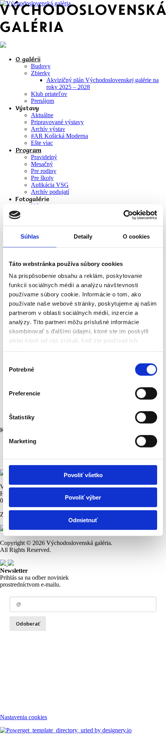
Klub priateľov (49, 94)
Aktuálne (42, 115)
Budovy (41, 66)
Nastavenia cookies (23, 717)
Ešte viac (42, 143)
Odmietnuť (83, 519)
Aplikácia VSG (50, 185)
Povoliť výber (83, 497)
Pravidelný (44, 157)
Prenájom (42, 101)
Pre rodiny (43, 171)
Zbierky (40, 73)
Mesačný (42, 164)
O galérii (28, 59)
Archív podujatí (50, 191)
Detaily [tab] (83, 236)
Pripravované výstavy (57, 122)
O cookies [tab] (136, 236)
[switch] (146, 393)
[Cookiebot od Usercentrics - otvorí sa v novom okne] (123, 215)
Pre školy (42, 178)
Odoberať (28, 623)
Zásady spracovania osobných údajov (55, 639)
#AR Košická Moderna (59, 136)
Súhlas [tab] (29, 236)
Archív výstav (48, 129)
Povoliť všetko (83, 474)
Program (28, 150)
